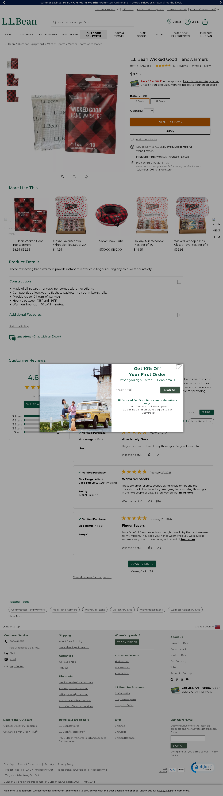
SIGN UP (170, 390)
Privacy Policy (147, 412)
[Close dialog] (179, 367)
